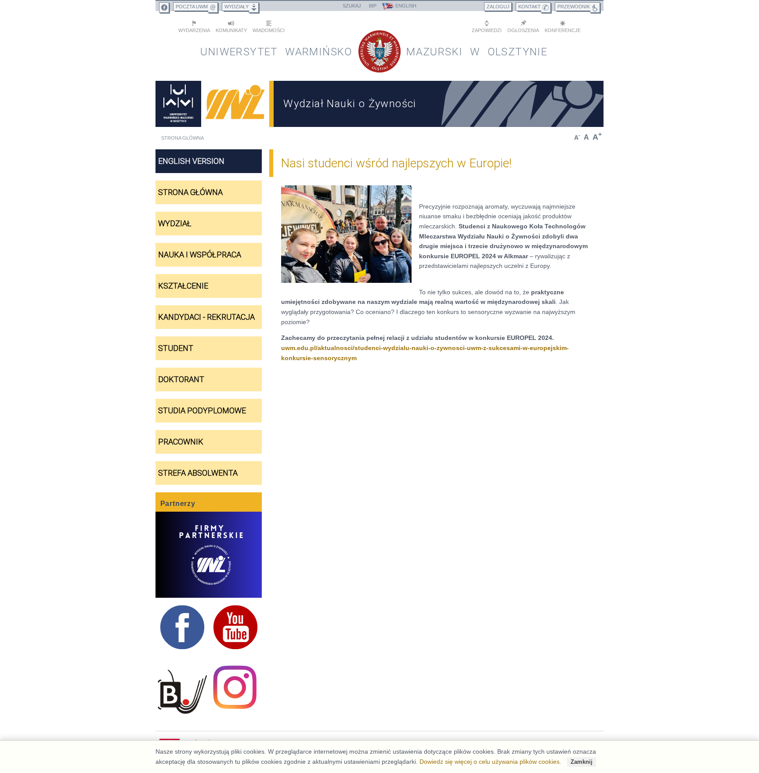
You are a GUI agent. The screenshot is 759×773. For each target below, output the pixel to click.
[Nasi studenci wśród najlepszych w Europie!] (346, 234)
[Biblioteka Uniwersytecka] (182, 692)
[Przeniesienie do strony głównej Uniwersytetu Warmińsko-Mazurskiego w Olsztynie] (178, 104)
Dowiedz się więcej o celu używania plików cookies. (490, 761)
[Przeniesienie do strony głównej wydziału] (235, 104)
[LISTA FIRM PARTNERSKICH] (208, 555)
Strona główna (182, 138)
